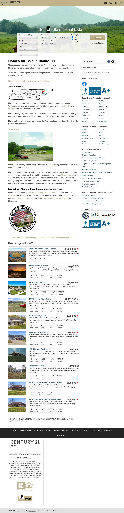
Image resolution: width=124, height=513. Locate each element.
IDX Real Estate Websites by (17, 511)
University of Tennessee (20, 198)
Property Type (76, 35)
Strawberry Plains (87, 138)
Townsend (85, 112)
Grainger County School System (42, 192)
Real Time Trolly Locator (89, 161)
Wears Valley (86, 110)
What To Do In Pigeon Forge (90, 181)
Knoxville (66, 106)
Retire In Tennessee (88, 195)
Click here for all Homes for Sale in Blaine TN (31, 81)
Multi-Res (77, 41)
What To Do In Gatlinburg (89, 184)
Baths (51, 41)
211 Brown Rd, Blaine (38, 316)
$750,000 (72, 332)
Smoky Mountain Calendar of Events (93, 158)
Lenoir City (102, 138)
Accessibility (41, 511)
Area (20, 47)
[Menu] (121, 3)
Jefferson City (86, 115)
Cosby (101, 118)
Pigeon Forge (86, 104)
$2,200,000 (73, 265)
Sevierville (85, 101)
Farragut (101, 129)
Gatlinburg (102, 101)
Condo (76, 39)
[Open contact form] (105, 3)
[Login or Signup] (116, 3)
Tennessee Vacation (88, 152)
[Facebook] (84, 84)
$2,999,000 (72, 249)
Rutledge (11, 195)
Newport (84, 121)
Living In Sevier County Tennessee (92, 201)
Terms (49, 511)
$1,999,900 (73, 282)
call (50, 237)
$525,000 (72, 383)
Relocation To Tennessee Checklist (92, 198)
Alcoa (100, 132)
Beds (42, 41)
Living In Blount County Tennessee (92, 204)
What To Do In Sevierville (89, 187)
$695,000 (74, 349)
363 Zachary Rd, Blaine (38, 265)
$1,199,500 (72, 299)
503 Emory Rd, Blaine (38, 366)
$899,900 (72, 316)
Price (42, 35)
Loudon (84, 141)
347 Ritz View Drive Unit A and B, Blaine (45, 383)
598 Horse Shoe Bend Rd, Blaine (42, 249)
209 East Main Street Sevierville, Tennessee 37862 (25, 454)
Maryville (84, 132)
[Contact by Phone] (110, 3)
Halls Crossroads (104, 144)
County (21, 41)
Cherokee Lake (67, 175)
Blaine (101, 135)
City (20, 52)
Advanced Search (98, 43)
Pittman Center (103, 107)
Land (75, 44)
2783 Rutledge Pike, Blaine (40, 299)
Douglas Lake (103, 121)
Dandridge (102, 112)
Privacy (55, 511)
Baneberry (102, 115)
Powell (84, 144)
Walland (101, 110)
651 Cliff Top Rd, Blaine (38, 282)
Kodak (84, 107)
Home (76, 37)
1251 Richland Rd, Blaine (39, 349)
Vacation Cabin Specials (89, 169)
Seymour (101, 104)
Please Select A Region (26, 35)
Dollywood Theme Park (89, 155)
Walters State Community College (56, 198)
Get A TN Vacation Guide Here (91, 178)
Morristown (12, 108)
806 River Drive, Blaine (38, 332)
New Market (85, 135)
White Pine (85, 118)
